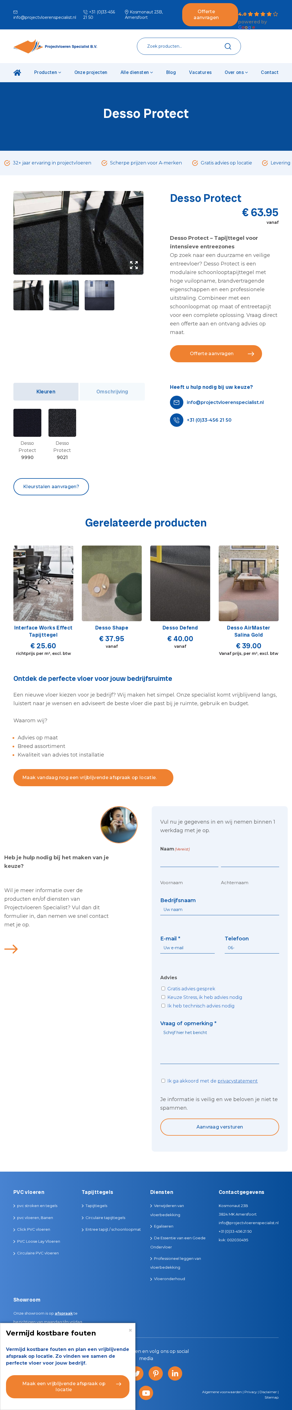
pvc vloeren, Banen (35, 1217)
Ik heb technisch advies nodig (201, 1006)
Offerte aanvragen (206, 14)
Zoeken (228, 46)
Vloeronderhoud (169, 1278)
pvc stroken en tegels (37, 1205)
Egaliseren (163, 1226)
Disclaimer (268, 1392)
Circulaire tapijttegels (105, 1217)
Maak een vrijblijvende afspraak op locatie (64, 1386)
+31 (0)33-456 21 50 (209, 420)
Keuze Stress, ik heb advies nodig (204, 997)
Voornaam (171, 882)
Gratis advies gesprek (191, 988)
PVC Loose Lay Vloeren (38, 1241)
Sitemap (272, 1397)
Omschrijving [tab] (112, 391)
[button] (134, 265)
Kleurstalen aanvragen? (51, 486)
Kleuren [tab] (46, 391)
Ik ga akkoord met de (212, 1081)
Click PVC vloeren (33, 1229)
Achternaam (234, 882)
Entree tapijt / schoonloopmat (113, 1229)
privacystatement (238, 1081)
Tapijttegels (96, 1205)
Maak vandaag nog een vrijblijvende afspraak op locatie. (89, 777)
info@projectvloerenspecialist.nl (225, 402)
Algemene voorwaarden (222, 1392)
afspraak (64, 1313)
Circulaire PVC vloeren (38, 1253)
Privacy (250, 1392)
